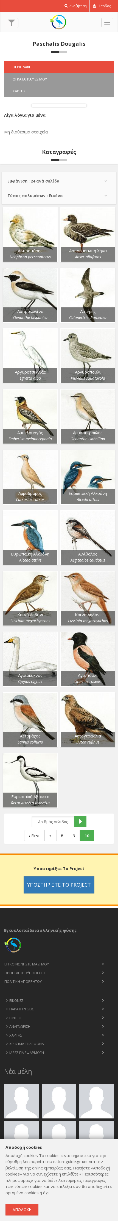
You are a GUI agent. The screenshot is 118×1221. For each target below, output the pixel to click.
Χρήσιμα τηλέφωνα (26, 1043)
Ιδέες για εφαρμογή (26, 1052)
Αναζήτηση (78, 6)
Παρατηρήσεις (21, 1009)
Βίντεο (15, 1017)
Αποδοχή (22, 1209)
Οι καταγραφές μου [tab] (30, 79)
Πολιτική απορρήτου (23, 981)
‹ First (34, 835)
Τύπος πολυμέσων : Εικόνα (35, 195)
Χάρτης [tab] (19, 90)
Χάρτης (15, 1035)
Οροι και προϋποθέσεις (25, 972)
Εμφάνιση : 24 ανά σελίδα (33, 181)
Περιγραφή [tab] (22, 67)
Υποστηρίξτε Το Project (59, 884)
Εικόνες (16, 1000)
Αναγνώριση (19, 1026)
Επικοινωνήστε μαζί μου (26, 964)
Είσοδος (104, 6)
